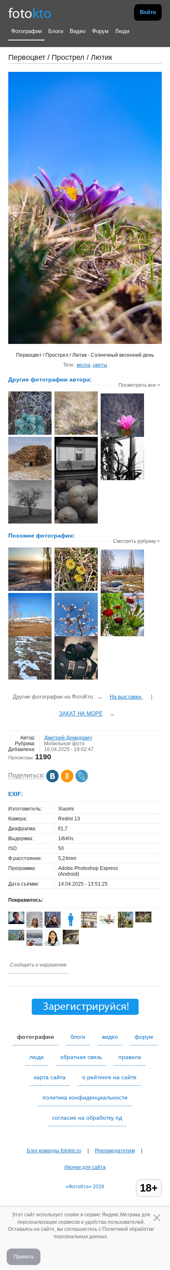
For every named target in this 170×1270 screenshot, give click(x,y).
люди (36, 1057)
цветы (100, 365)
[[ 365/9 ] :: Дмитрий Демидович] (76, 523)
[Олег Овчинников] (16, 939)
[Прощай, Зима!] (30, 679)
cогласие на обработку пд (87, 1117)
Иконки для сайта (85, 1167)
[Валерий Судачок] (107, 924)
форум (144, 1036)
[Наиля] (71, 942)
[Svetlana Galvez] (143, 921)
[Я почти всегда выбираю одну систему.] (76, 679)
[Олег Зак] (16, 922)
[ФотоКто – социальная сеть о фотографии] (29, 12)
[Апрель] (76, 635)
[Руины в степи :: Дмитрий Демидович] (30, 479)
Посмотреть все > (139, 385)
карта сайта (50, 1077)
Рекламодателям (115, 1151)
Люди (122, 31)
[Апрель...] (76, 590)
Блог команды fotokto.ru (54, 1151)
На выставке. (126, 697)
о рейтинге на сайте (109, 1077)
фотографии (35, 1036)
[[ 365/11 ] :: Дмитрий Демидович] (122, 479)
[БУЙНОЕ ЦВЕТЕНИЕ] (122, 635)
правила (129, 1057)
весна (83, 365)
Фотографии (26, 31)
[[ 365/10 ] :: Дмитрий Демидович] (30, 523)
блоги (78, 1036)
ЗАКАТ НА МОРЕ (81, 714)
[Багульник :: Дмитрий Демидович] (122, 436)
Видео (77, 31)
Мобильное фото (64, 743)
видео (110, 1036)
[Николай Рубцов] (53, 944)
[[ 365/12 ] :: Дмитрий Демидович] (76, 479)
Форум (100, 31)
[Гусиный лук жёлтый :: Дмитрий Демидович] (76, 434)
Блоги (55, 31)
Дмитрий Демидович (68, 738)
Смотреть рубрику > (136, 541)
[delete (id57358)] (71, 926)
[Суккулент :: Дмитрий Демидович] (30, 434)
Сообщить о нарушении (38, 965)
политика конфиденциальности (85, 1097)
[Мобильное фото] (30, 590)
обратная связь (81, 1057)
